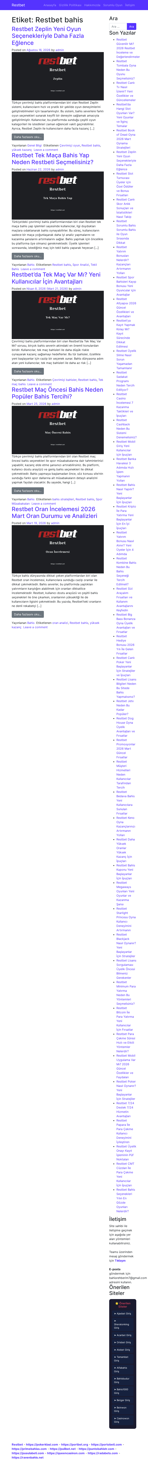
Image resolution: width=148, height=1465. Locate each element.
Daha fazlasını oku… (29, 137)
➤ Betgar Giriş (122, 1400)
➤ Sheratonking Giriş (121, 1324)
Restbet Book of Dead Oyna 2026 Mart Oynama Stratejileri (125, 138)
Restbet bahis (91, 145)
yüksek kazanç (22, 150)
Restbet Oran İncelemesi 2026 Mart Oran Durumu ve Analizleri (54, 512)
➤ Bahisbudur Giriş (121, 1380)
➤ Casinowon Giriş (121, 1420)
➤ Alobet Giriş (122, 1349)
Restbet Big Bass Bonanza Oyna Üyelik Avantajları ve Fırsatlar (125, 623)
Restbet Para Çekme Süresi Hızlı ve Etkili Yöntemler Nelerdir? (125, 1042)
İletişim (130, 5)
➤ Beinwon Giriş (120, 1409)
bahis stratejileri (63, 499)
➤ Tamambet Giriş (121, 1358)
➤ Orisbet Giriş (122, 1342)
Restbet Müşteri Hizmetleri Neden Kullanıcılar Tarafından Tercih (123, 774)
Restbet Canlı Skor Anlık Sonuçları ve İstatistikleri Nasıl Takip (125, 208)
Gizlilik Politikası (70, 5)
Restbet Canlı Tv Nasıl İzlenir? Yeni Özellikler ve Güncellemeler (126, 91)
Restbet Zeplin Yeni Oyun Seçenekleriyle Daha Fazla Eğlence (48, 35)
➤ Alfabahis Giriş (120, 1369)
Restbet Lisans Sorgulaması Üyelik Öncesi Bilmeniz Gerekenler (126, 969)
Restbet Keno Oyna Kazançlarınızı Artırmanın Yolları (125, 826)
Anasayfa (49, 5)
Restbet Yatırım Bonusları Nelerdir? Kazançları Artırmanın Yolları (123, 260)
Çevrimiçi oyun (70, 145)
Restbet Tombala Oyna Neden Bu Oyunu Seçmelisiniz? (126, 69)
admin (60, 50)
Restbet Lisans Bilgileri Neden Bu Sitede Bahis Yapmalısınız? (126, 688)
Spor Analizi (81, 264)
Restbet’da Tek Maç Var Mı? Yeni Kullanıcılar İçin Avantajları (56, 278)
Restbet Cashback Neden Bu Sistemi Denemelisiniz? (126, 428)
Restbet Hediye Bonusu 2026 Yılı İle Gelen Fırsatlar (125, 644)
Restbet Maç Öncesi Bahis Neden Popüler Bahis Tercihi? (57, 393)
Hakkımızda (92, 5)
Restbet (18, 5)
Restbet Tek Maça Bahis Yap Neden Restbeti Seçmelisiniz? (52, 159)
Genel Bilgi (34, 145)
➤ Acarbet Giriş (122, 1335)
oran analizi (60, 623)
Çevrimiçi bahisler (64, 380)
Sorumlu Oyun (112, 5)
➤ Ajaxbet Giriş (122, 1313)
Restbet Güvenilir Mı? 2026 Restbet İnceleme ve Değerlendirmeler (128, 48)
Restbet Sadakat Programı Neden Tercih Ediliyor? (125, 381)
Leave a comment (46, 150)
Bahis (30, 264)
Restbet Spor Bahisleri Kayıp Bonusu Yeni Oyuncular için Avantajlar (126, 285)
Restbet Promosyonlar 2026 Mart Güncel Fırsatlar (125, 748)
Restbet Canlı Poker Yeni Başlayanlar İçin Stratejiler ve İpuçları (125, 666)
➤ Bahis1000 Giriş (121, 1391)
